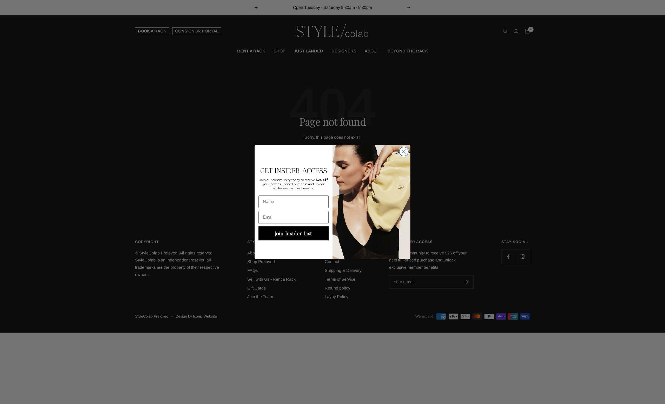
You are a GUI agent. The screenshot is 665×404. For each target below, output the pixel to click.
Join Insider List (293, 233)
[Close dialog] (403, 151)
